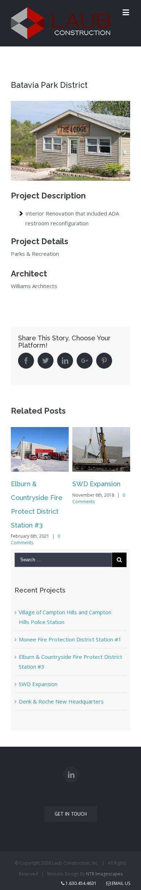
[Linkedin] (71, 775)
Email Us (120, 883)
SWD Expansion (96, 484)
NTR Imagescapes (104, 874)
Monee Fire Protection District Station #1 (70, 639)
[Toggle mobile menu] (126, 12)
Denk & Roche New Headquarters (61, 701)
